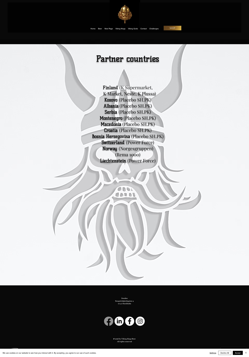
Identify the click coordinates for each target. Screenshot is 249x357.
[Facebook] (108, 321)
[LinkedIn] (119, 321)
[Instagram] (140, 321)
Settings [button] (213, 353)
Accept (238, 353)
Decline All (224, 353)
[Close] (245, 353)
